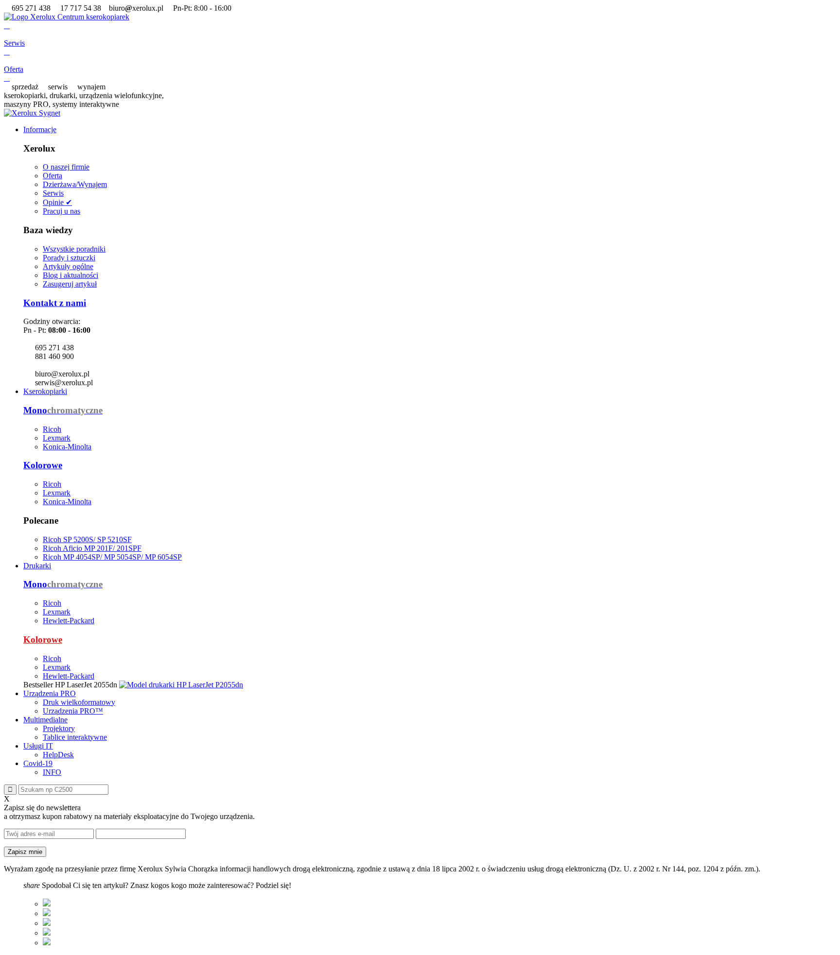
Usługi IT (38, 746)
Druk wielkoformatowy (79, 702)
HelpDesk (58, 754)
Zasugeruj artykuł (70, 284)
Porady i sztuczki (69, 258)
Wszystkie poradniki (74, 249)
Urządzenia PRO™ (73, 711)
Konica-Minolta (67, 447)
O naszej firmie (66, 167)
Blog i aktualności (70, 275)
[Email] (47, 942)
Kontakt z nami (54, 303)
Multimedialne (45, 720)
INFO (52, 772)
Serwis (53, 193)
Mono (63, 410)
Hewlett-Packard (68, 620)
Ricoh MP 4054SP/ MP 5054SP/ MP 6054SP (112, 557)
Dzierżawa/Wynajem (75, 184)
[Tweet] (47, 913)
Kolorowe (42, 465)
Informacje (39, 129)
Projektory (59, 728)
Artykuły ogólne (68, 266)
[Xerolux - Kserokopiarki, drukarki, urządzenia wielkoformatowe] (66, 17)
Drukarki (37, 566)
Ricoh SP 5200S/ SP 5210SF (87, 539)
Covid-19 (37, 763)
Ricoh (52, 429)
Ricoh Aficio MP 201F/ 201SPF (92, 548)
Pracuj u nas (61, 211)
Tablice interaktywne (75, 737)
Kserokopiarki (45, 391)
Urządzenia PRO (49, 693)
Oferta (52, 175)
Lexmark (56, 438)
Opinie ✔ (57, 202)
